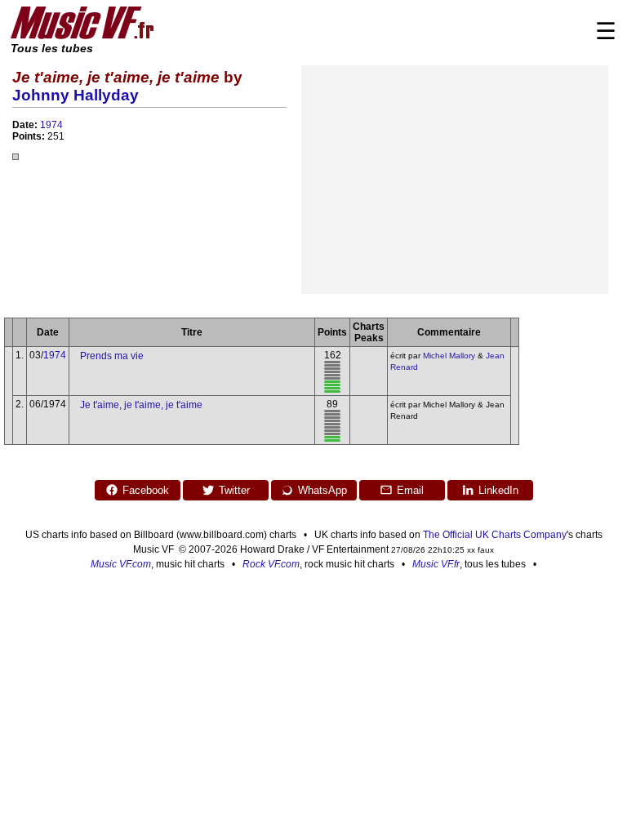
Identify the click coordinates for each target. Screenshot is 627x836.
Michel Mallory (449, 355)
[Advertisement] (454, 179)
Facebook (145, 490)
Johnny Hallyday (75, 95)
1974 (51, 125)
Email (410, 490)
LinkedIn (498, 490)
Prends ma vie (112, 356)
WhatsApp (322, 490)
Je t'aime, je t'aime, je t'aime (141, 405)
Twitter (234, 490)
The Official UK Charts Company (495, 534)
